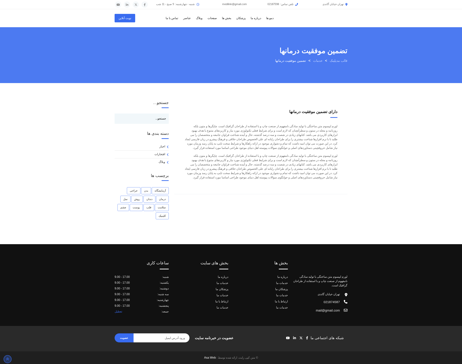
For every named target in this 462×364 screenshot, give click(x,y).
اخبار (162, 146)
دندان (149, 199)
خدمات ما (282, 283)
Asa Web (210, 357)
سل (125, 199)
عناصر (187, 18)
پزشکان (241, 18)
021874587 (332, 302)
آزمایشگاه (160, 190)
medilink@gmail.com (234, 4)
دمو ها (270, 18)
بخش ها (226, 18)
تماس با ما (172, 18)
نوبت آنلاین (125, 18)
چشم (123, 207)
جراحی (134, 190)
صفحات (212, 18)
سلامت (162, 207)
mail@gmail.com (328, 310)
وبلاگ (199, 18)
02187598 (273, 4)
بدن (146, 190)
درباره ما (256, 18)
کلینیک (162, 215)
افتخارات (159, 154)
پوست (136, 207)
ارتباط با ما (281, 301)
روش (137, 199)
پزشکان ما (281, 289)
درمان (162, 199)
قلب (148, 207)
